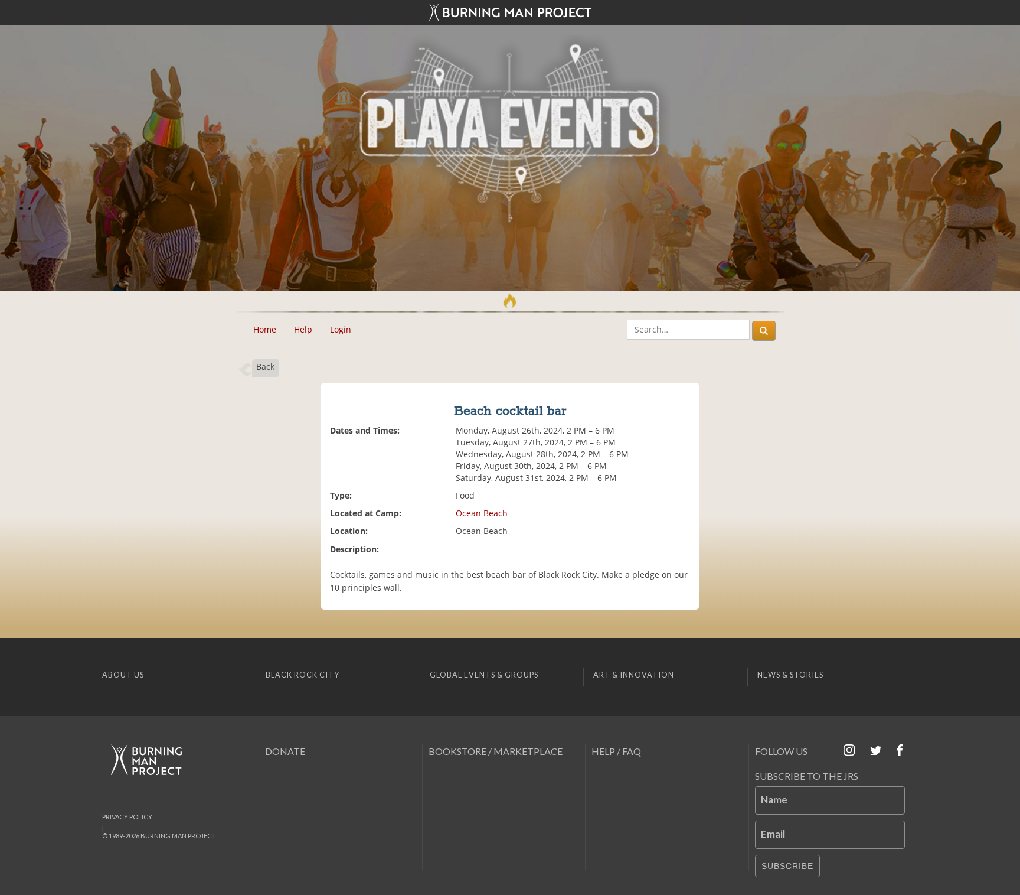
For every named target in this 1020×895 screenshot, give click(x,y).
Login (340, 329)
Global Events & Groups (484, 674)
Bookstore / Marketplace (496, 751)
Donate (285, 751)
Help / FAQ (616, 751)
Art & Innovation (633, 674)
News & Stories (790, 674)
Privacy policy (127, 817)
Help (303, 329)
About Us (123, 674)
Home (264, 329)
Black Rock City (302, 674)
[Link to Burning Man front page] (510, 12)
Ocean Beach (482, 513)
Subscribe (787, 866)
